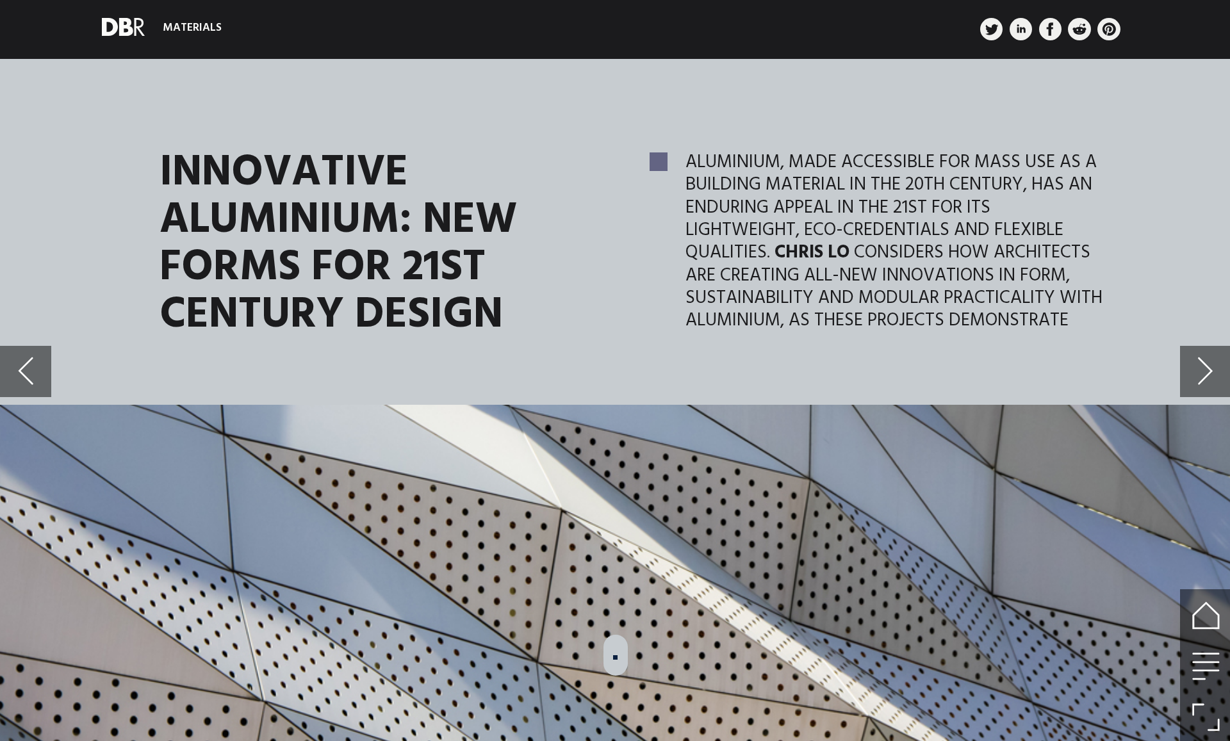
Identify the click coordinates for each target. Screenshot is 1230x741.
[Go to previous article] (25, 371)
